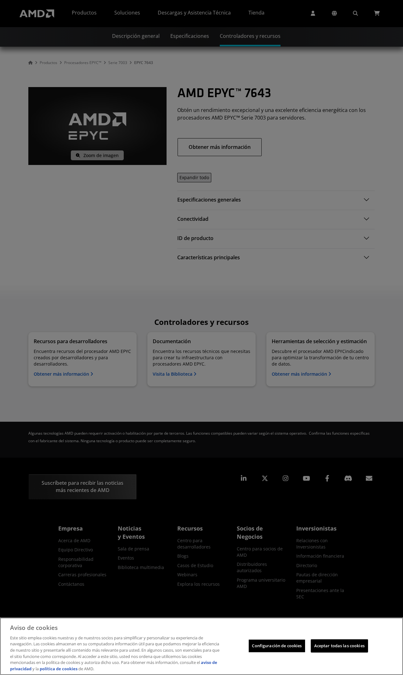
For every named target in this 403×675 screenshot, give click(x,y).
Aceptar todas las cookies (339, 646)
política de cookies (58, 668)
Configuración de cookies (277, 646)
